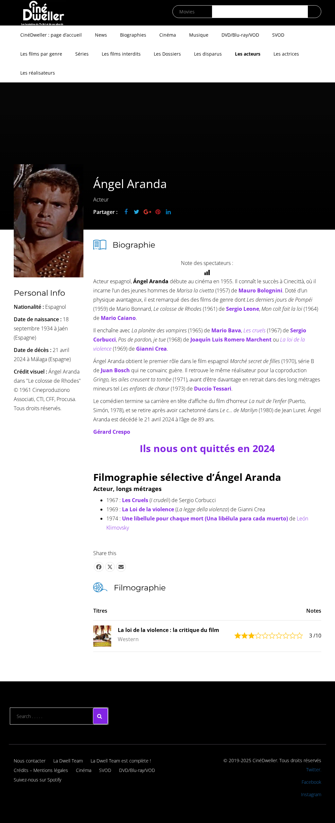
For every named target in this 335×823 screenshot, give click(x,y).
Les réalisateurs (37, 73)
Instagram (311, 794)
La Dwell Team (68, 761)
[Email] (121, 567)
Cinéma (167, 35)
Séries (82, 54)
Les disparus (208, 54)
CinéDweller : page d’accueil (51, 35)
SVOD (278, 35)
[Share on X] (110, 567)
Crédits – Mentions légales (41, 770)
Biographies (133, 35)
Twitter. (313, 769)
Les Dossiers (167, 54)
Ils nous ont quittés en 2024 (207, 448)
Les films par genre (41, 54)
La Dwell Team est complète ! (121, 761)
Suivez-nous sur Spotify (37, 780)
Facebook (311, 782)
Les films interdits (121, 54)
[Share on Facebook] (99, 567)
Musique (198, 35)
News (101, 35)
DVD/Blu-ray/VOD (240, 35)
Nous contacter (29, 761)
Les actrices (286, 54)
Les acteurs (247, 54)
